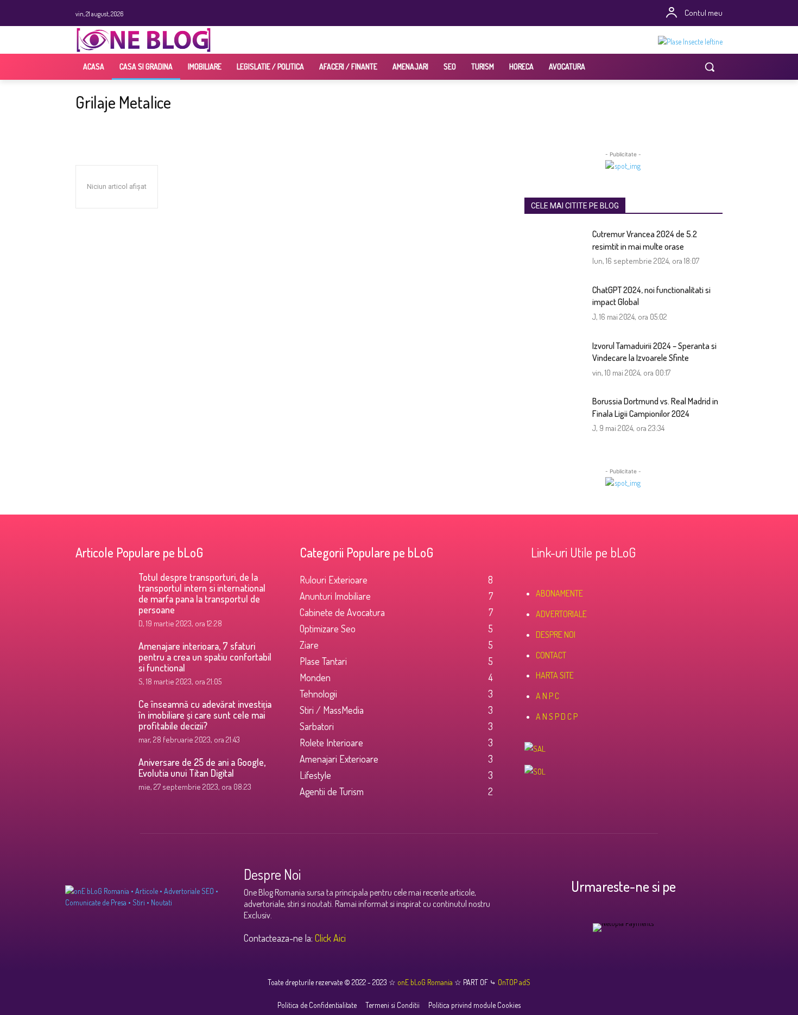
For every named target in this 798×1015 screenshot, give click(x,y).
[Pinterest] (406, 13)
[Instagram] (376, 13)
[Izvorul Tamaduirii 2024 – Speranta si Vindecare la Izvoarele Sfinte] (554, 361)
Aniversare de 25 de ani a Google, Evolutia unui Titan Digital (201, 767)
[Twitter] (391, 13)
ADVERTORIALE (561, 613)
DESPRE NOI (555, 634)
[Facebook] (361, 13)
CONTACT (551, 655)
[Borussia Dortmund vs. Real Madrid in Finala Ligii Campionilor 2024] (554, 416)
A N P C (547, 695)
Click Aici (330, 938)
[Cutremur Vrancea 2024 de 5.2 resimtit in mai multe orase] (554, 249)
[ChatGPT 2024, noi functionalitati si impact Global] (554, 305)
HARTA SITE (555, 675)
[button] (709, 67)
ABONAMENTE (559, 593)
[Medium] (436, 13)
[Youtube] (421, 13)
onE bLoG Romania (425, 982)
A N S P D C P (557, 716)
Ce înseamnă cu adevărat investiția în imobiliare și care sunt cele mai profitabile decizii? (204, 715)
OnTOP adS (513, 982)
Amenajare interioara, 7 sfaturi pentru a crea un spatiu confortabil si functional (204, 657)
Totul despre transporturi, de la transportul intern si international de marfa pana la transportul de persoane (201, 593)
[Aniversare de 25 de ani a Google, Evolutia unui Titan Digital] (102, 776)
